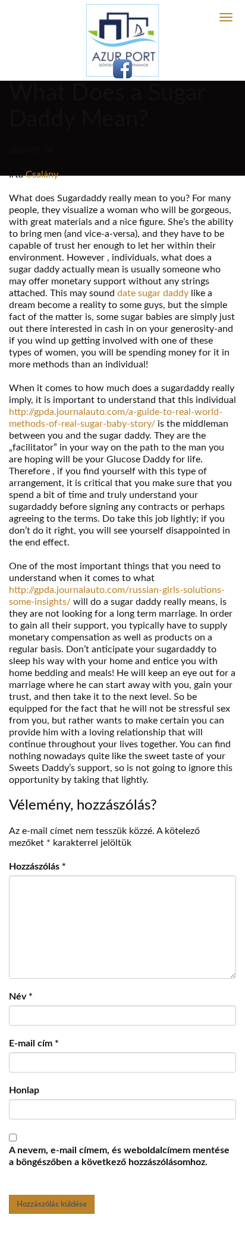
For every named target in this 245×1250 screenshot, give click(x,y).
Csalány (42, 174)
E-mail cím (34, 1043)
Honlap (24, 1090)
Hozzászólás (37, 866)
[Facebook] (122, 69)
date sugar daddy (153, 293)
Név (21, 996)
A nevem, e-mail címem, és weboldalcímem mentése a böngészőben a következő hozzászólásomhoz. (119, 1156)
